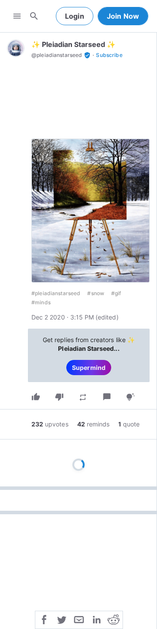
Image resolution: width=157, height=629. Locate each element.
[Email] (79, 619)
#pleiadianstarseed (55, 293)
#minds (41, 302)
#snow (95, 293)
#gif (116, 293)
